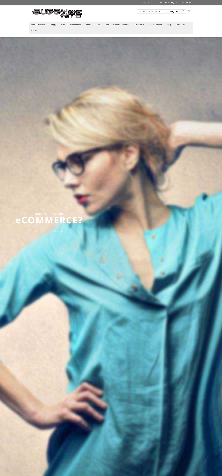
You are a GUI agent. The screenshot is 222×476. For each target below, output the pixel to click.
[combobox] (162, 11)
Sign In (146, 2)
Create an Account (161, 2)
